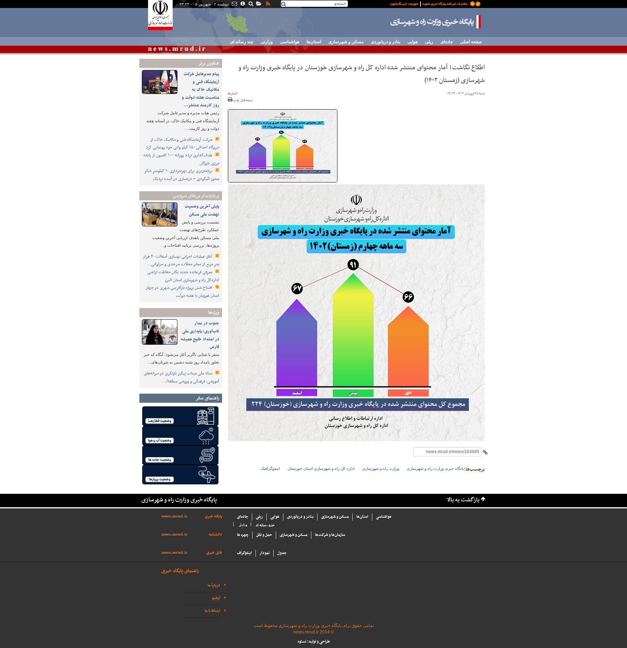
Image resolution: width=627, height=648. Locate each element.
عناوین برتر (208, 63)
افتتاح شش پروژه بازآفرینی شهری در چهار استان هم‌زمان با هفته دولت (182, 291)
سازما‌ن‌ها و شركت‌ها (330, 535)
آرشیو (216, 598)
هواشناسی (289, 41)
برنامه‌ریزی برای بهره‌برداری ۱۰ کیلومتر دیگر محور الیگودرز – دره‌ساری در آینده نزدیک (181, 174)
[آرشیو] (258, 4)
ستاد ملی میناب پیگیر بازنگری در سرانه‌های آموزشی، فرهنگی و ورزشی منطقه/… (181, 377)
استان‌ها (314, 41)
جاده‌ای (446, 41)
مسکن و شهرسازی (346, 41)
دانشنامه (215, 534)
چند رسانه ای (241, 41)
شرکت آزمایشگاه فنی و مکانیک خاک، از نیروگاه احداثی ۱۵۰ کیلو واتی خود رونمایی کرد (182, 143)
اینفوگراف (244, 553)
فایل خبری (214, 552)
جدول (282, 553)
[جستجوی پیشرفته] (250, 4)
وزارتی (267, 41)
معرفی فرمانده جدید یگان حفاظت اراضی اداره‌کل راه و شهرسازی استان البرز (183, 276)
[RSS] (267, 4)
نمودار (264, 553)
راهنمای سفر (207, 398)
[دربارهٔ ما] (242, 4)
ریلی (429, 41)
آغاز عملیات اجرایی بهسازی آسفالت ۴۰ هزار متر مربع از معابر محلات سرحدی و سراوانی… (181, 260)
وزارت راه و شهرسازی (380, 468)
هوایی (412, 41)
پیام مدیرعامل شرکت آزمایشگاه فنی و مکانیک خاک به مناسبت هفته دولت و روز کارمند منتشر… (200, 89)
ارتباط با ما (212, 610)
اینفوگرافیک (270, 468)
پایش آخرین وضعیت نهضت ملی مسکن (202, 210)
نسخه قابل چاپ (243, 100)
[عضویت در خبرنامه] (429, 3)
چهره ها (243, 535)
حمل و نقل (264, 535)
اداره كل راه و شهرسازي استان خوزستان (321, 468)
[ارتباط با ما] (234, 4)
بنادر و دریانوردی (385, 41)
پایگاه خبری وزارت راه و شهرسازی (435, 21)
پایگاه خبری (213, 516)
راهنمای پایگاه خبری (180, 571)
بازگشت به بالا (463, 500)
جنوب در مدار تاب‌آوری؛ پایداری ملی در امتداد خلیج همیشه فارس (200, 335)
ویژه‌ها (213, 312)
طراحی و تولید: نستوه (314, 641)
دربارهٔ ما (214, 585)
